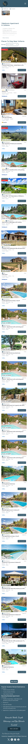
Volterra (3, 67)
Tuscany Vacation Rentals (9, 692)
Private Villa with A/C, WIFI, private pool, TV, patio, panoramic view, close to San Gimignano (14, 641)
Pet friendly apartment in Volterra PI (11, 614)
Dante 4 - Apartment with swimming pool (12, 457)
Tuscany (3, 120)
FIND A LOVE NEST (14, 729)
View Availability (21, 70)
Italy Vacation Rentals (8, 694)
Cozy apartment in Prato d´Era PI (10, 536)
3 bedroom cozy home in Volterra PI (11, 562)
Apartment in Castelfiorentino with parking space (13, 170)
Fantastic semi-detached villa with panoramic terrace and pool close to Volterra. (13, 249)
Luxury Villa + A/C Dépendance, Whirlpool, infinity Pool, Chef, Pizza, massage (13, 196)
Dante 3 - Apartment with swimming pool (12, 431)
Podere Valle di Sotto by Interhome (11, 353)
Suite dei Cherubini (7, 117)
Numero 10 (5, 91)
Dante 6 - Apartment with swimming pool (12, 379)
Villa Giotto (5, 274)
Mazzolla (6, 67)
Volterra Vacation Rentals (8, 689)
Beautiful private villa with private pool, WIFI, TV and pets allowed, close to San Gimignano (13, 589)
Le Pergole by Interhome (8, 484)
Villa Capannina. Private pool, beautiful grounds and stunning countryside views (12, 144)
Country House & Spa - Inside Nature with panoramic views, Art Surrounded (12, 66)
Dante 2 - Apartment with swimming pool (12, 326)
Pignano (6, 198)
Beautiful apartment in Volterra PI (10, 510)
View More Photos (5, 13)
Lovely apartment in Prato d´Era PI (11, 300)
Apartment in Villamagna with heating (11, 222)
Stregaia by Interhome (8, 667)
